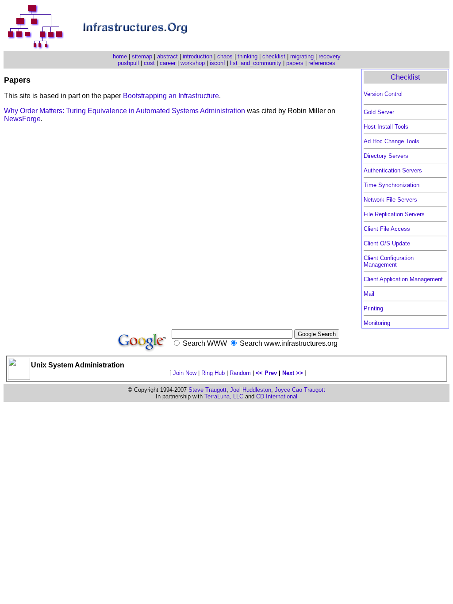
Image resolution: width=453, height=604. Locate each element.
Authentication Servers (393, 170)
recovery (330, 56)
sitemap (142, 56)
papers (294, 63)
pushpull (128, 63)
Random (240, 373)
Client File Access (387, 229)
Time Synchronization (391, 185)
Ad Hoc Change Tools (391, 141)
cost (149, 63)
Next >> (292, 373)
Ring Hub (213, 373)
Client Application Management (403, 279)
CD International (276, 396)
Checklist (405, 77)
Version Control (383, 94)
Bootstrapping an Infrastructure (171, 95)
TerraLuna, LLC (223, 396)
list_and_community (255, 63)
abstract (167, 56)
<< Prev (266, 373)
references (321, 63)
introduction (197, 56)
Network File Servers (390, 199)
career (168, 63)
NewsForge (22, 118)
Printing (373, 308)
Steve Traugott (207, 389)
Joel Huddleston (250, 389)
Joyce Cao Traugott (300, 389)
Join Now (184, 373)
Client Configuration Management (389, 261)
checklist (273, 56)
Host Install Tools (386, 126)
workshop (192, 63)
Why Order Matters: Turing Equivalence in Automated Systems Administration (125, 111)
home (120, 56)
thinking (247, 56)
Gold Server (379, 112)
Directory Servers (386, 156)
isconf (217, 63)
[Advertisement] (345, 27)
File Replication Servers (394, 214)
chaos (225, 56)
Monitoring (377, 323)
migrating (302, 56)
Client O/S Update (387, 243)
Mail (369, 294)
